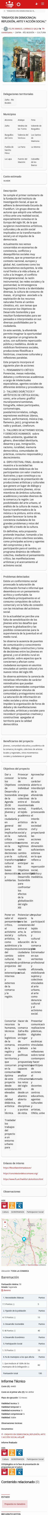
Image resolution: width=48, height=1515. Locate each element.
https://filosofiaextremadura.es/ (17, 1167)
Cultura (5, 1212)
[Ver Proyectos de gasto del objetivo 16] (19, 1205)
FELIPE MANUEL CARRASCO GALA (23, 28)
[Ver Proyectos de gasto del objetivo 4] (4, 1205)
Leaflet (23, 1265)
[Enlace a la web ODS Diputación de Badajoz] (18, 4)
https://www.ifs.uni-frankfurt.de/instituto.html (23, 1179)
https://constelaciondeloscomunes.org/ (20, 1173)
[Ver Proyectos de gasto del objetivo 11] (12, 1205)
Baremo (7, 1290)
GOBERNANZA (17, 1212)
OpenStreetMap (33, 1265)
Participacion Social (35, 1212)
